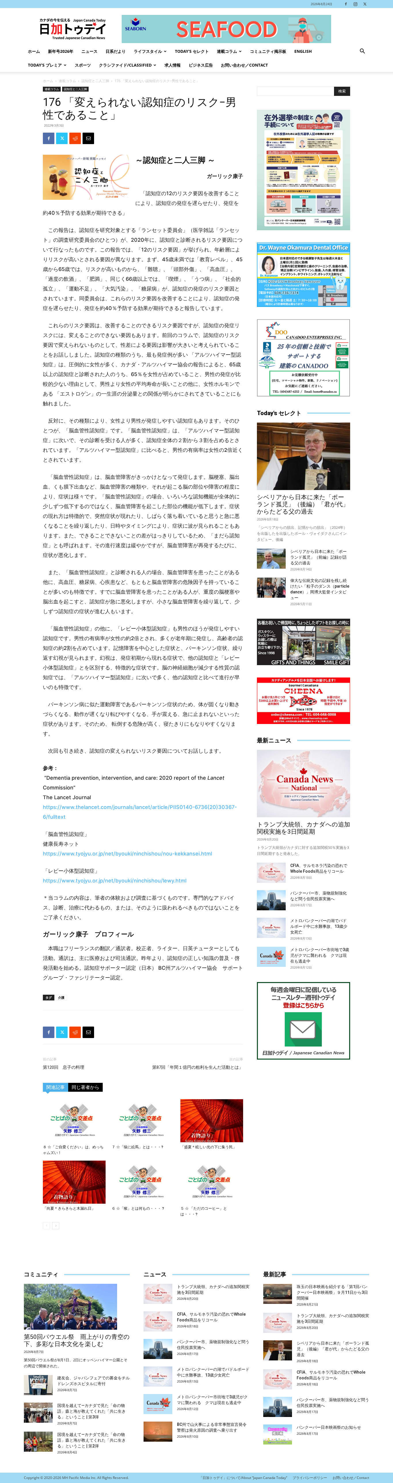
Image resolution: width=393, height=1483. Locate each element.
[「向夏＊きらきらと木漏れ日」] (74, 1182)
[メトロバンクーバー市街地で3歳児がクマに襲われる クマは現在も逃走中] (271, 957)
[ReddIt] (75, 138)
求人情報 (173, 65)
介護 (61, 997)
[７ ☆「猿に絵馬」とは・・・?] (143, 1120)
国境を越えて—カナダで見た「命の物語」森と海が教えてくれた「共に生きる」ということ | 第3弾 (91, 1411)
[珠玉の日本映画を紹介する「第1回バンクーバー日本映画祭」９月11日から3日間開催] (277, 1294)
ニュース (89, 51)
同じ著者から (85, 1087)
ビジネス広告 (201, 65)
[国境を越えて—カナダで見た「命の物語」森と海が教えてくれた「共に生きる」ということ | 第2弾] (38, 1442)
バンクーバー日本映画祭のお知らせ (329, 1427)
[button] (362, 52)
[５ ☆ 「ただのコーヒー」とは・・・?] (211, 1182)
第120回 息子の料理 (63, 1067)
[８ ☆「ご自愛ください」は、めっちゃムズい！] (74, 1120)
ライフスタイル (148, 51)
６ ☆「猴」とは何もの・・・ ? (138, 1208)
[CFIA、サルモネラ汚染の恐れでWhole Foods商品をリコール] (271, 873)
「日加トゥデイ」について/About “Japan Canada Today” (243, 1477)
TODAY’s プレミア (45, 65)
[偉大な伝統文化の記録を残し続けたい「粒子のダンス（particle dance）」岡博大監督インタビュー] (271, 588)
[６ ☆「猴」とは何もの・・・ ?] (143, 1182)
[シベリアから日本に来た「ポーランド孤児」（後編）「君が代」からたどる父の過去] (303, 456)
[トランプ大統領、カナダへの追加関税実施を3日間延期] (303, 783)
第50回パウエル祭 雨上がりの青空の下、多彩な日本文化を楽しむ (77, 1340)
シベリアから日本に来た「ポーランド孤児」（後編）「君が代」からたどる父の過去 (303, 504)
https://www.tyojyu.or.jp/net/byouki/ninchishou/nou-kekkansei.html (127, 854)
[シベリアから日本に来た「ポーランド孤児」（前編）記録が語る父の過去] (271, 559)
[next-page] (55, 1225)
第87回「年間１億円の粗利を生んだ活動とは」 (197, 1067)
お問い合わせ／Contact (244, 65)
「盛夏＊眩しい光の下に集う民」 (208, 1147)
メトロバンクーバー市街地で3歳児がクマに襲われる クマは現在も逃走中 (319, 955)
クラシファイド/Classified (125, 65)
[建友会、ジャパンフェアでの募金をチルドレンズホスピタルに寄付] (38, 1385)
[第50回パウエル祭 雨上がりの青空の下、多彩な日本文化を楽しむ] (77, 1307)
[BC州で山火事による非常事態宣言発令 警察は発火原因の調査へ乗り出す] (158, 1432)
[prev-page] (46, 1225)
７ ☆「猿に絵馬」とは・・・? (137, 1147)
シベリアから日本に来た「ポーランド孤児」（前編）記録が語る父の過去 (318, 557)
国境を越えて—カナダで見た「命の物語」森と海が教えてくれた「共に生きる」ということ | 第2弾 (91, 1440)
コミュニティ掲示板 (268, 51)
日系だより (116, 51)
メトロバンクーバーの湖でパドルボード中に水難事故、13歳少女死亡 (318, 926)
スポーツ (83, 65)
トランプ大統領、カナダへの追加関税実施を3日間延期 (303, 828)
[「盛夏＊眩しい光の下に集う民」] (211, 1120)
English (303, 51)
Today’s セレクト (192, 51)
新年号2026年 (60, 51)
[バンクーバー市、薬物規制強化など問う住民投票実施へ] (271, 900)
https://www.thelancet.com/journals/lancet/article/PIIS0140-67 (122, 807)
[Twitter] (364, 4)
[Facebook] (346, 4)
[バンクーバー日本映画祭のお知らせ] (277, 1434)
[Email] (88, 138)
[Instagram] (355, 4)
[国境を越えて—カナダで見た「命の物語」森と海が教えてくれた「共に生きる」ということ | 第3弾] (38, 1413)
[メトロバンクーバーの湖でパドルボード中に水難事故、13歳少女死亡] (271, 928)
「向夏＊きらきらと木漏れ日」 (69, 1208)
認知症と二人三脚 (95, 80)
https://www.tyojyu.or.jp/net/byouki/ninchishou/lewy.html (114, 881)
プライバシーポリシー (310, 1477)
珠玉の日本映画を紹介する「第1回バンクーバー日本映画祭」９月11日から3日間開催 (332, 1292)
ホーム (34, 51)
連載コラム (227, 51)
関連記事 (55, 1087)
